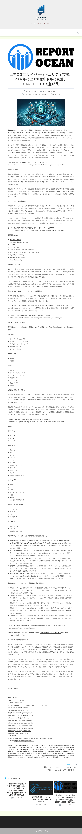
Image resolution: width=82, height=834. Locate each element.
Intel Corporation (15, 240)
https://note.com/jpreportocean (18, 733)
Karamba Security (16, 260)
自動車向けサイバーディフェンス (32, 755)
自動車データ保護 (60, 751)
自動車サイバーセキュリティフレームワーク (24, 747)
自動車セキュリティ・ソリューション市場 (30, 749)
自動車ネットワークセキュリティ (18, 753)
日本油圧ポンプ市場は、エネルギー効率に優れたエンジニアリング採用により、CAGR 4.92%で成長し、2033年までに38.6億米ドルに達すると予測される (16, 789)
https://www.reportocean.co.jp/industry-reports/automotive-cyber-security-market (37, 318)
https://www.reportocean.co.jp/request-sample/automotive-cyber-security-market (37, 165)
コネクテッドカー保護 (47, 745)
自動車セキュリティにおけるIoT (49, 749)
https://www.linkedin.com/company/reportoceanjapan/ (33, 738)
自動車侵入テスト (19, 755)
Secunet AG (14, 245)
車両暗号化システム (47, 757)
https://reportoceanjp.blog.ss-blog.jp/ (20, 723)
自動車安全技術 (45, 755)
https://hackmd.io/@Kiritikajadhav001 (20, 720)
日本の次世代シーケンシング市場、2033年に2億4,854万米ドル (41, 799)
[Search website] (77, 33)
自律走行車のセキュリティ (35, 757)
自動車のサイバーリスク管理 (50, 753)
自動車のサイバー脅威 (63, 753)
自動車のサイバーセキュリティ (34, 753)
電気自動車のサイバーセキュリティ (61, 757)
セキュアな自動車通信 (59, 745)
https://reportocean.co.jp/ (20, 710)
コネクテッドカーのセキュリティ (33, 745)
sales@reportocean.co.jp (20, 708)
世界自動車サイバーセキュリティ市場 (20, 130)
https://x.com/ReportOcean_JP (24, 741)
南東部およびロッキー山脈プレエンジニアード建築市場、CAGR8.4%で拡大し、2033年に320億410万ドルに (65, 798)
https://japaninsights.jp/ (24, 713)
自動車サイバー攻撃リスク (59, 747)
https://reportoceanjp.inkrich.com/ (19, 731)
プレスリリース (55, 94)
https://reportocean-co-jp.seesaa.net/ (20, 728)
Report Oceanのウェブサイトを (50, 633)
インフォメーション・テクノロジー (36, 94)
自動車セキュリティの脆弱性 (65, 749)
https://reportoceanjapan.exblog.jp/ (20, 725)
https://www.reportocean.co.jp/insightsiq (34, 705)
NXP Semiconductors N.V (18, 257)
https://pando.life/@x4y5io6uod (18, 718)
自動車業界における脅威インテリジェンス (60, 755)
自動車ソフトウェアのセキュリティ (46, 751)
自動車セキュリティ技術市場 (30, 751)
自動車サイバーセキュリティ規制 (44, 747)
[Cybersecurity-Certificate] (41, 112)
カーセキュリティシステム (17, 745)
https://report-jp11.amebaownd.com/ (20, 715)
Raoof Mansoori (32, 91)
